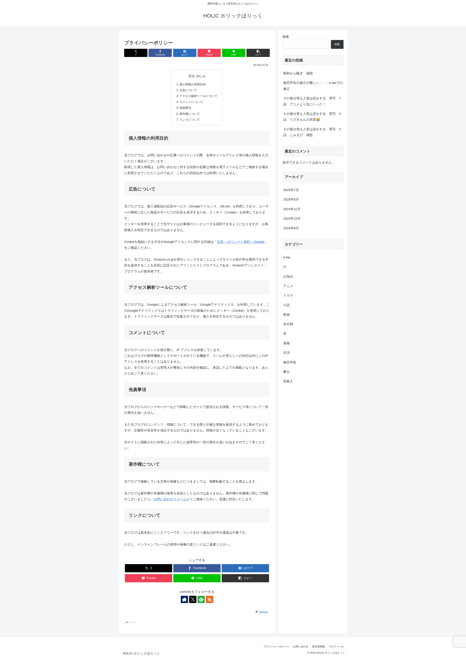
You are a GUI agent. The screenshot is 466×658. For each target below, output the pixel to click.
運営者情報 (318, 646)
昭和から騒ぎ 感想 (298, 73)
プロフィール (336, 646)
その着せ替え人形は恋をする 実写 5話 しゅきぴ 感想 (312, 132)
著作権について (189, 113)
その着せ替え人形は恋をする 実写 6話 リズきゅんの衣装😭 (312, 116)
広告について (188, 90)
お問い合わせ (300, 646)
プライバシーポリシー (276, 646)
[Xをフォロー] (192, 599)
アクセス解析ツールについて (198, 96)
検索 (286, 37)
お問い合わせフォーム (170, 499)
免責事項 (185, 107)
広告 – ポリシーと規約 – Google (240, 242)
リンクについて (189, 119)
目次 (191, 76)
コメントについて (191, 102)
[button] (258, 53)
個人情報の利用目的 (192, 84)
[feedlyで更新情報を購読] (201, 599)
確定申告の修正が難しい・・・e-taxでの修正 (313, 85)
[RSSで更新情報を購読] (209, 599)
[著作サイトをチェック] (184, 599)
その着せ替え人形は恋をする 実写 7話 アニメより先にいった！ (312, 101)
